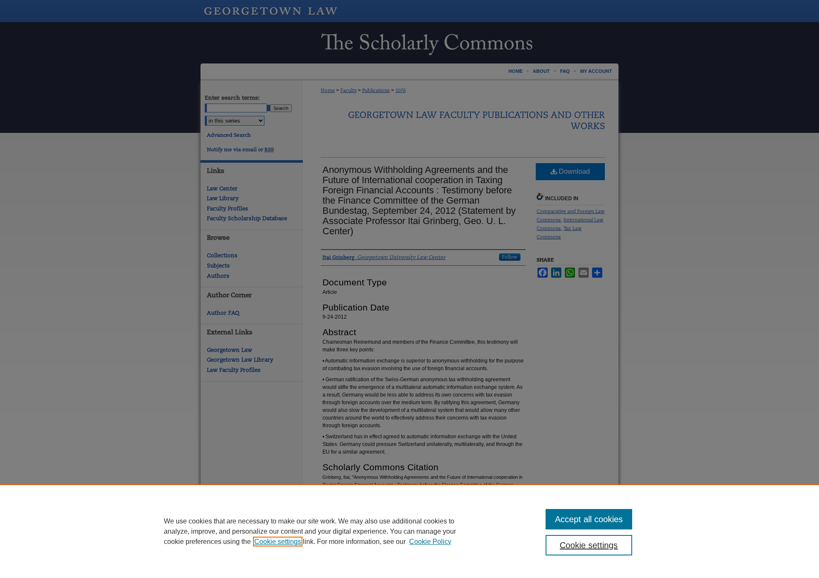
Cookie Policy (430, 541)
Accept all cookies (589, 519)
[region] (409, 531)
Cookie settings (277, 541)
